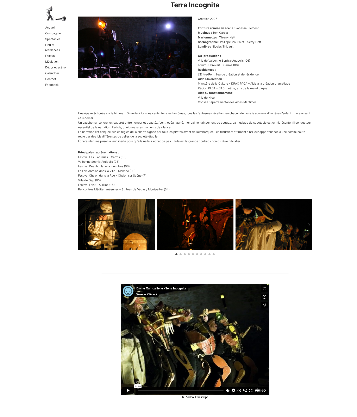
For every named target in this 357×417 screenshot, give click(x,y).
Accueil (50, 27)
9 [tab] (209, 254)
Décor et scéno (55, 67)
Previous (81, 225)
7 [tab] (201, 254)
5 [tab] (193, 254)
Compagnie (53, 33)
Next (309, 225)
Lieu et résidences (52, 47)
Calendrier (52, 73)
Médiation (51, 61)
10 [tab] (214, 254)
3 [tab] (185, 254)
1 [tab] (176, 254)
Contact (50, 79)
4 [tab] (189, 254)
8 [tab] (205, 254)
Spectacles (52, 39)
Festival (50, 55)
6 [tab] (197, 254)
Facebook (52, 84)
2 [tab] (180, 254)
